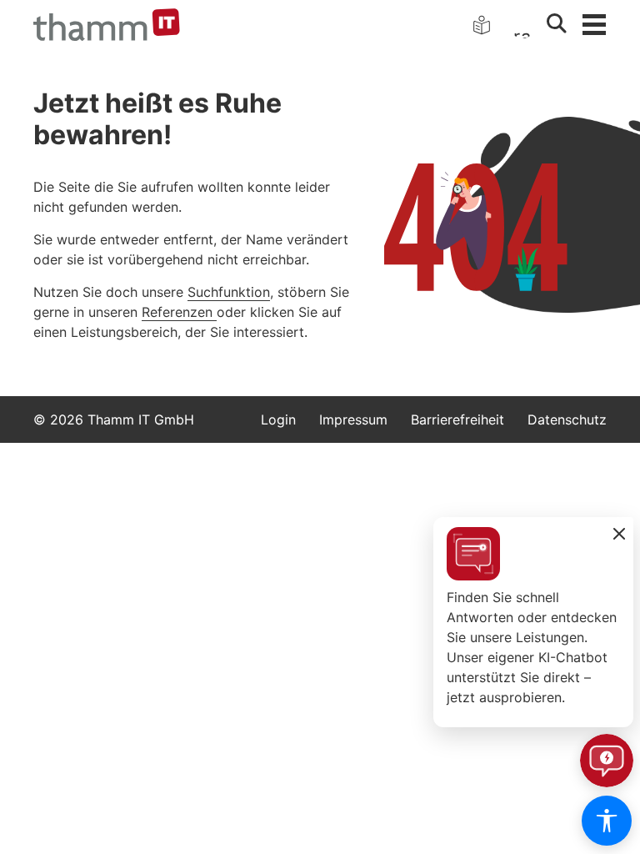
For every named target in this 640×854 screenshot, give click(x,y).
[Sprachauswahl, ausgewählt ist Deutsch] (523, 25)
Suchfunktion (229, 292)
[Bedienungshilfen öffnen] (607, 821)
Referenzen (179, 312)
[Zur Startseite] (106, 24)
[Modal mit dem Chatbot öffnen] (606, 760)
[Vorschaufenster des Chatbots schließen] (619, 534)
